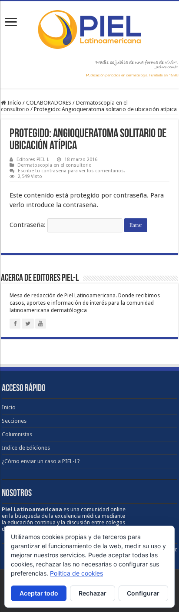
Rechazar (92, 593)
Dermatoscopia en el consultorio (54, 165)
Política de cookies (76, 573)
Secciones (14, 421)
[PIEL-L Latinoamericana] (89, 27)
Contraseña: (28, 225)
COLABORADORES (48, 102)
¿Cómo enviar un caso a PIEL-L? (41, 461)
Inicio (13, 102)
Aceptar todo (39, 593)
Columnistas (17, 434)
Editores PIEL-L (33, 159)
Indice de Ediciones (26, 447)
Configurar (143, 593)
